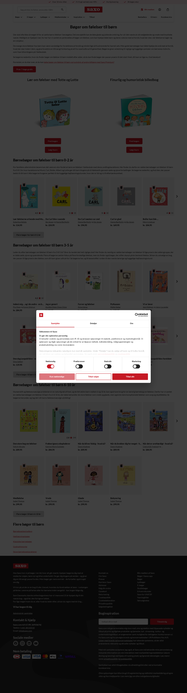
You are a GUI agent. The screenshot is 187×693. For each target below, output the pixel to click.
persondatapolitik (106, 354)
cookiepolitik (124, 354)
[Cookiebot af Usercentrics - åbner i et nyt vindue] (137, 315)
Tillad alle (130, 377)
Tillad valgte (93, 377)
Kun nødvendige (57, 377)
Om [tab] (131, 323)
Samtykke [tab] (55, 323)
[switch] (79, 366)
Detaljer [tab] (93, 323)
